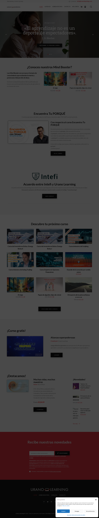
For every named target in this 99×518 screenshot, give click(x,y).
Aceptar (63, 511)
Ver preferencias (90, 511)
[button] (96, 499)
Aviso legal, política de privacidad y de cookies (76, 515)
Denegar (77, 511)
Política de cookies (66, 505)
